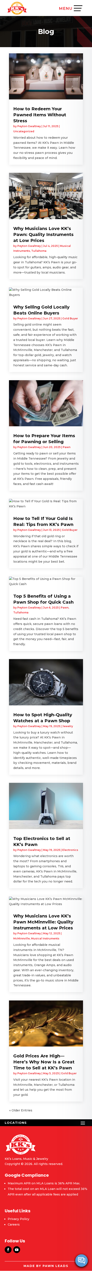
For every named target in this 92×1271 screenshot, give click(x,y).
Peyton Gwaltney (29, 126)
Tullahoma (38, 250)
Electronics (70, 850)
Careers (14, 1224)
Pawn (66, 447)
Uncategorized (23, 131)
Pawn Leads (55, 1266)
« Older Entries (20, 1110)
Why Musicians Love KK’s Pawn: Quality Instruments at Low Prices (43, 234)
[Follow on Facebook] (8, 1249)
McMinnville (21, 938)
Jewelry (67, 726)
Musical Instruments (45, 938)
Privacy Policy (18, 1219)
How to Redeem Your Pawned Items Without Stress (39, 114)
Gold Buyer (70, 318)
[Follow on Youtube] (16, 1249)
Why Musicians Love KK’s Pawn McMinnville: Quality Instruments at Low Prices (43, 921)
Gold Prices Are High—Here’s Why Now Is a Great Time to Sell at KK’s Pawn (43, 1061)
